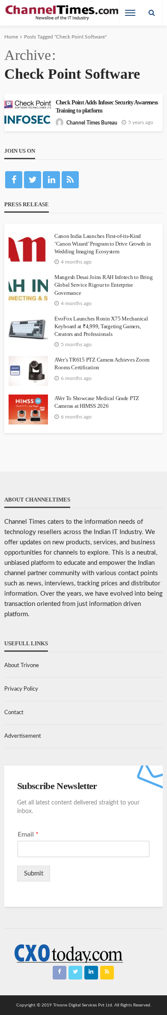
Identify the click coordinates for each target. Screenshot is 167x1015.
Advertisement (22, 736)
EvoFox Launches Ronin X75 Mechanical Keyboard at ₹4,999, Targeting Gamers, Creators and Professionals (101, 326)
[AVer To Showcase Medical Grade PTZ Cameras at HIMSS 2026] (28, 409)
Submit (33, 873)
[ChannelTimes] (62, 13)
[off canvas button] (130, 13)
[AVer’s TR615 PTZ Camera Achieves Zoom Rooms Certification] (28, 371)
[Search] (151, 13)
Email (28, 834)
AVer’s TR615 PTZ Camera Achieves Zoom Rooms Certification (101, 363)
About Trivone (21, 665)
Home (11, 36)
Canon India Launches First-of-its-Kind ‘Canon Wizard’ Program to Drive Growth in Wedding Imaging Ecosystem (102, 244)
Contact (14, 712)
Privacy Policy (21, 689)
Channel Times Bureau (91, 122)
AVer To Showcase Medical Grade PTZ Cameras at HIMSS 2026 (96, 402)
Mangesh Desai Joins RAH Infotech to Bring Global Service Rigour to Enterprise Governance (103, 285)
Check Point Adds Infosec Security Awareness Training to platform (107, 106)
